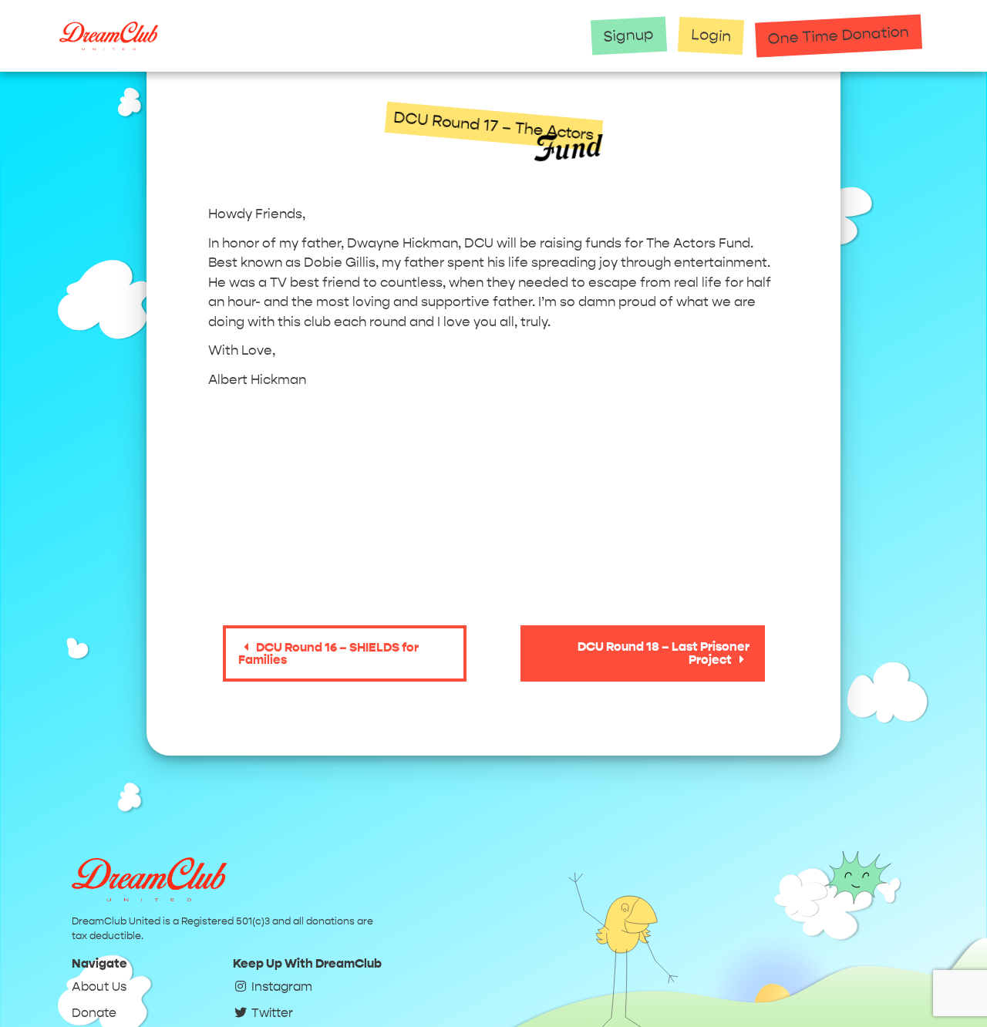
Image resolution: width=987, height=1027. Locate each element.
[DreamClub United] (316, 35)
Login (711, 35)
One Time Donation (839, 35)
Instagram (280, 986)
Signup (629, 35)
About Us (99, 986)
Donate (94, 1012)
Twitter (270, 1012)
